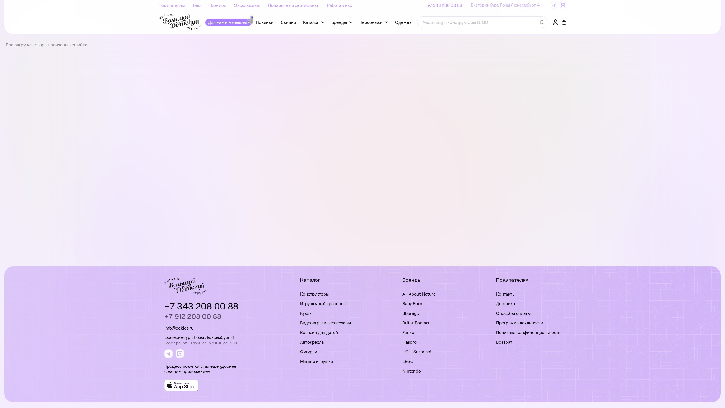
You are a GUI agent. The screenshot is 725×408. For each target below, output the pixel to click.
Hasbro (409, 342)
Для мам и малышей (227, 22)
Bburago (410, 313)
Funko (408, 332)
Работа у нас (339, 5)
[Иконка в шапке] (564, 22)
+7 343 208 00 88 (444, 5)
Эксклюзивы (247, 5)
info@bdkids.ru (179, 328)
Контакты (505, 294)
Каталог (311, 22)
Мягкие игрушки (316, 361)
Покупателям (172, 5)
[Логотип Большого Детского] (180, 22)
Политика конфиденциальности (528, 332)
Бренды (339, 22)
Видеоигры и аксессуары (325, 323)
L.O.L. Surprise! (416, 351)
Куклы (306, 313)
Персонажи (371, 22)
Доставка (505, 303)
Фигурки (308, 351)
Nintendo (411, 371)
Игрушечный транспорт (324, 303)
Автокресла (312, 342)
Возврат (504, 342)
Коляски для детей (319, 332)
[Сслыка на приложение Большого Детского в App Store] (181, 385)
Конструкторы (314, 294)
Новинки (265, 22)
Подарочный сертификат (293, 5)
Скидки (288, 22)
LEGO (408, 361)
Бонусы (218, 5)
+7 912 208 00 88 (192, 316)
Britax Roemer (416, 323)
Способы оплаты (513, 313)
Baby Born (412, 303)
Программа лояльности (519, 323)
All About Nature (419, 294)
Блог (197, 5)
